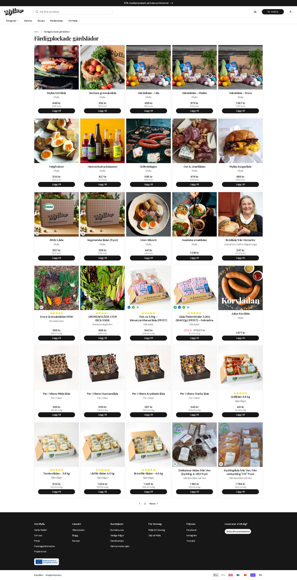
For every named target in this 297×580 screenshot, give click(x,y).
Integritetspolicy (54, 575)
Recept (41, 20)
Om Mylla (72, 20)
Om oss (38, 535)
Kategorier (11, 20)
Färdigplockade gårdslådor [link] (57, 31)
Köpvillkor (38, 575)
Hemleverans (117, 540)
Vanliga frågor (117, 535)
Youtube (191, 540)
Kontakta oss (117, 530)
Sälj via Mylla (154, 535)
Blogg (75, 535)
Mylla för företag (156, 530)
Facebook (191, 530)
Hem (36, 31)
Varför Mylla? (40, 530)
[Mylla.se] (14, 12)
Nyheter (28, 20)
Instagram (192, 535)
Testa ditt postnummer (238, 531)
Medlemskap (56, 20)
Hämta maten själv (119, 546)
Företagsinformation (44, 546)
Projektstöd (40, 551)
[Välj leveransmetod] (255, 12)
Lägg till (56, 110)
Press (37, 540)
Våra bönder (78, 530)
